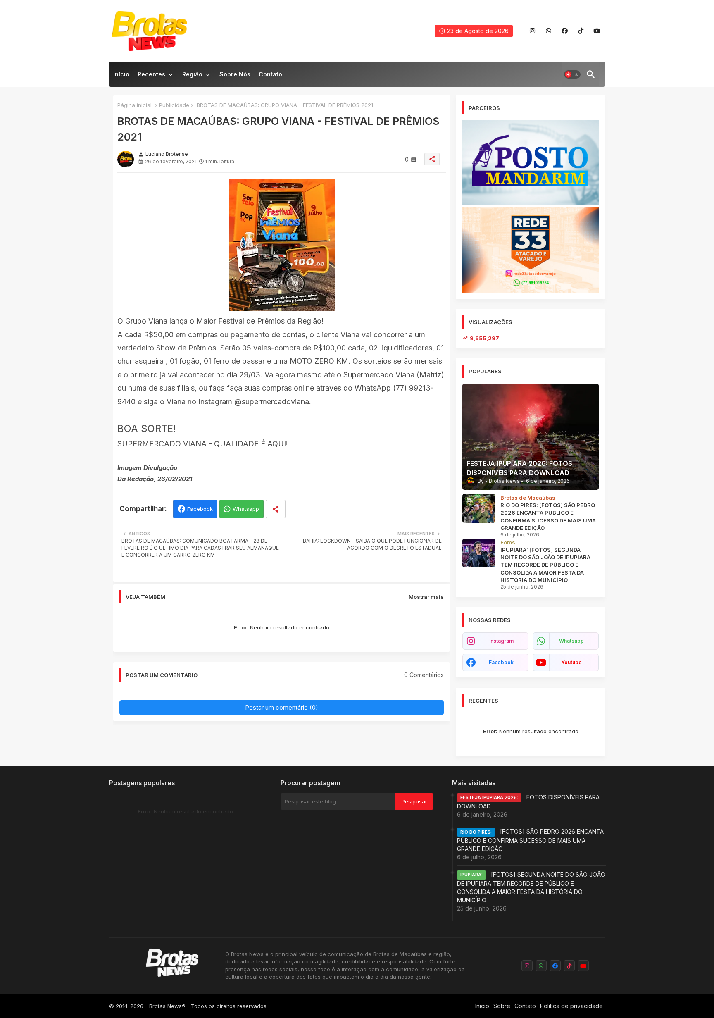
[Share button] (276, 509)
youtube (571, 662)
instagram (501, 641)
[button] (572, 74)
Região (192, 74)
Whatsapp (246, 508)
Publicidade (174, 105)
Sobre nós (234, 74)
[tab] (121, 76)
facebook (501, 662)
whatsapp (571, 641)
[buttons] (532, 31)
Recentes (151, 74)
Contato (270, 74)
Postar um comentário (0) (281, 707)
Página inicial (134, 105)
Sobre (501, 1005)
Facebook (200, 508)
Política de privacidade (571, 1005)
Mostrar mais (426, 597)
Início (121, 74)
